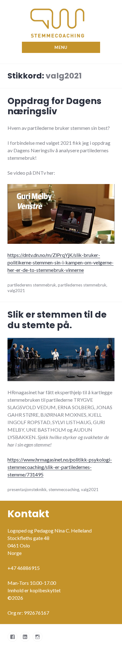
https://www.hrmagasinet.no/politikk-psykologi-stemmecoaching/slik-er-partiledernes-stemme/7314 (60, 467)
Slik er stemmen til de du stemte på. (57, 320)
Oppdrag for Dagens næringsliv (54, 106)
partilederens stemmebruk (32, 284)
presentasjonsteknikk (27, 489)
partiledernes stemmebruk (82, 284)
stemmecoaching (63, 489)
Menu (61, 47)
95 (40, 474)
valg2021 (16, 290)
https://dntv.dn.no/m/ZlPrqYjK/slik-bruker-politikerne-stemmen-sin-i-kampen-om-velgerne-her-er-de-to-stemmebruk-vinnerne (61, 262)
